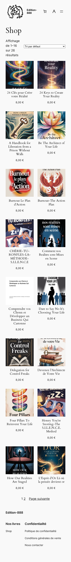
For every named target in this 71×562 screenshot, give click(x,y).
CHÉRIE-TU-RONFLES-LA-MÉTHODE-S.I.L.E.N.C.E (20, 256)
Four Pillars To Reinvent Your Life (20, 422)
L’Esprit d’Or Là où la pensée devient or (51, 480)
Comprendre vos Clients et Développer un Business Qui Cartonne (20, 316)
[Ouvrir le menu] (61, 11)
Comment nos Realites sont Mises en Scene (51, 254)
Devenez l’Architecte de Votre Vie (51, 372)
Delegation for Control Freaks (19, 372)
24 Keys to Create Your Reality (51, 94)
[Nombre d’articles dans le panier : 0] (45, 11)
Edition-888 (32, 11)
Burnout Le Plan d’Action (19, 202)
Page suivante (39, 499)
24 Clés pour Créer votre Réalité (19, 94)
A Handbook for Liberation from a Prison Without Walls (19, 148)
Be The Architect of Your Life (51, 145)
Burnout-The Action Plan (51, 202)
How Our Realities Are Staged (19, 480)
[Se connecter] (54, 11)
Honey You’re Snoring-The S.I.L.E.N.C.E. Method (51, 426)
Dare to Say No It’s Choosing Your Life (51, 310)
